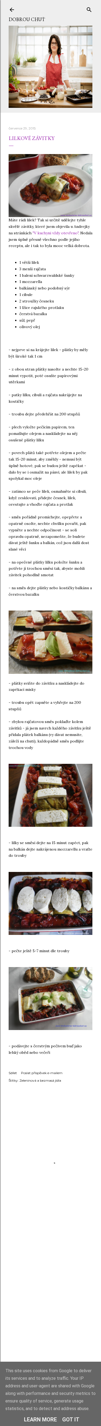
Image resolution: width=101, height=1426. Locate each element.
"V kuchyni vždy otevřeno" (55, 233)
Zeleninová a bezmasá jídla (40, 1080)
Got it (70, 1419)
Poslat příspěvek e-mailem (41, 1073)
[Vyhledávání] (89, 8)
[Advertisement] (50, 1305)
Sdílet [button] (13, 1073)
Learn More (40, 1419)
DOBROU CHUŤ (27, 19)
